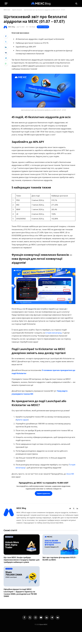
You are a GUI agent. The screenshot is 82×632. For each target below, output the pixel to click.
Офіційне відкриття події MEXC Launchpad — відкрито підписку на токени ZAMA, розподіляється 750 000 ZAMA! (20, 592)
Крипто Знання (17, 10)
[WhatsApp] (6, 63)
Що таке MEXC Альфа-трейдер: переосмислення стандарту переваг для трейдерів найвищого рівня (21, 559)
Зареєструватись (43, 493)
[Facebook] (6, 36)
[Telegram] (6, 58)
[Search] (76, 3)
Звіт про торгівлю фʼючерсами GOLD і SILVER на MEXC (59, 558)
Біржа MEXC (43, 624)
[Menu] (6, 3)
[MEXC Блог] (41, 3)
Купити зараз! (22, 419)
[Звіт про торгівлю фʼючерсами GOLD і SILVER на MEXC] (60, 544)
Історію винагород (53, 332)
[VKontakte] (6, 52)
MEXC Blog (11, 27)
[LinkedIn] (6, 47)
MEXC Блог (7, 10)
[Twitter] (6, 42)
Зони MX (70, 474)
